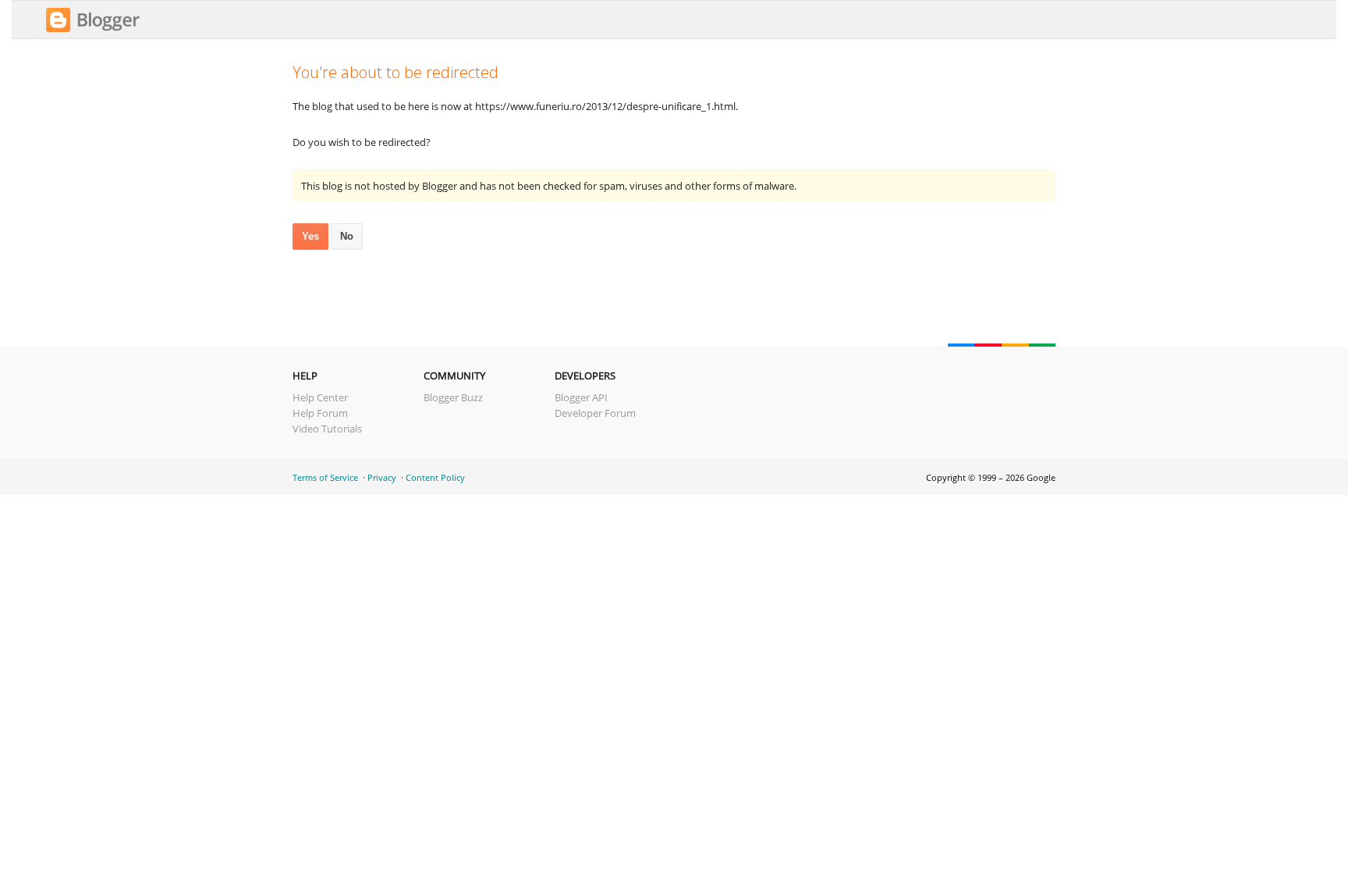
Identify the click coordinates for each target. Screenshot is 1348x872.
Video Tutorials (327, 429)
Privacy (381, 477)
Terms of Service (325, 477)
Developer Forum (595, 413)
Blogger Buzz (453, 397)
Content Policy (435, 477)
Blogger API (581, 397)
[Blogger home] (93, 30)
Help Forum (320, 413)
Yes (310, 236)
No (346, 236)
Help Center (320, 397)
